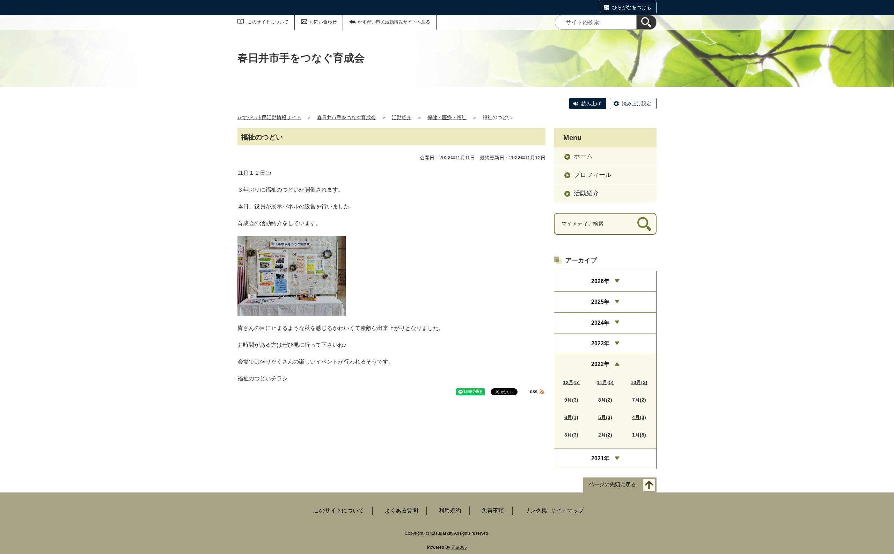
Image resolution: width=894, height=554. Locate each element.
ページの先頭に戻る (612, 485)
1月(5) (639, 435)
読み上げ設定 (636, 103)
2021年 (600, 458)
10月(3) (639, 382)
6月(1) (571, 417)
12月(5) (571, 382)
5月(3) (605, 417)
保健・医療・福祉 (447, 117)
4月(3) (639, 417)
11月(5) (605, 382)
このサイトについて (268, 21)
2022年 (600, 364)
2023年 (600, 343)
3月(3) (571, 435)
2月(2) (605, 435)
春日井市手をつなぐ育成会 (346, 117)
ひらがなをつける (631, 7)
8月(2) (605, 400)
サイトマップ (567, 510)
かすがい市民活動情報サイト (269, 117)
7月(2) (639, 400)
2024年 (600, 323)
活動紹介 (401, 117)
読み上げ (591, 103)
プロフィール (592, 174)
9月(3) (571, 400)
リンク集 (536, 510)
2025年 (600, 302)
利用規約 (450, 510)
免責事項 (493, 510)
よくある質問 (401, 510)
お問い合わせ (323, 21)
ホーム (583, 156)
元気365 (459, 547)
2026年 (600, 281)
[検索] (646, 22)
